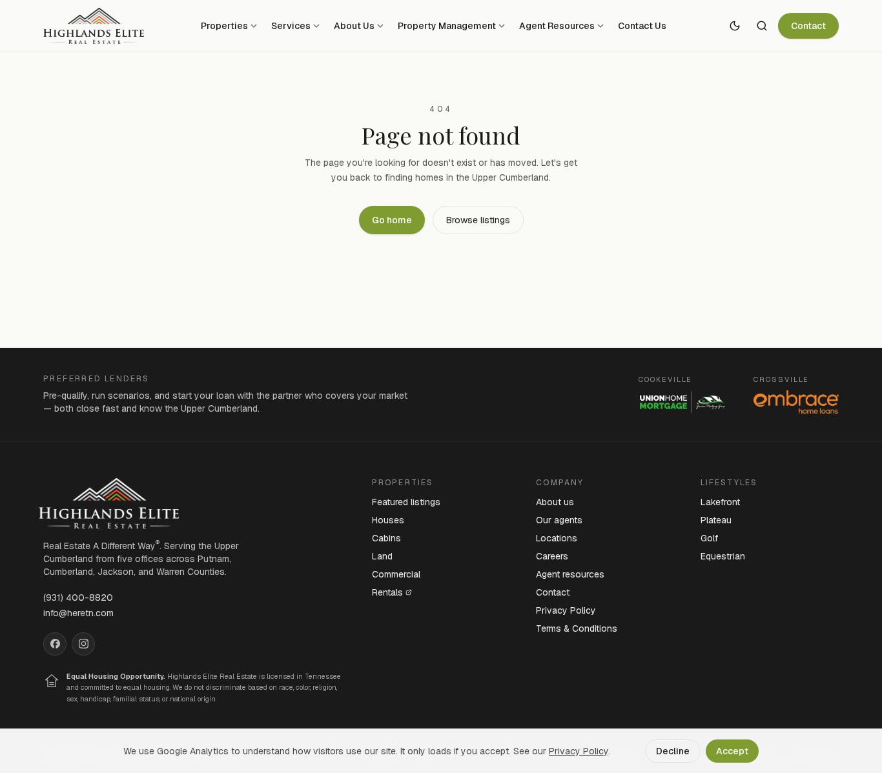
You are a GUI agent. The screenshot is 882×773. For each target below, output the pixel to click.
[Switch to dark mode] (735, 26)
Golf (709, 538)
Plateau (716, 520)
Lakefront (720, 502)
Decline (673, 751)
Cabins (386, 538)
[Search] (762, 26)
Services (291, 26)
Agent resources (570, 574)
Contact (808, 26)
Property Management (447, 26)
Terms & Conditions (576, 628)
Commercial (396, 574)
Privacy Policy (566, 610)
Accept (732, 751)
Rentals (387, 592)
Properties (224, 26)
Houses (388, 520)
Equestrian (723, 556)
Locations (556, 538)
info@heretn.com (78, 613)
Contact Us (642, 26)
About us (555, 502)
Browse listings (478, 220)
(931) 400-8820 (78, 597)
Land (382, 556)
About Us (354, 26)
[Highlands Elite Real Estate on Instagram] (83, 644)
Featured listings (406, 502)
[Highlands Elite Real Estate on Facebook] (55, 644)
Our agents (559, 520)
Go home (392, 220)
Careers (552, 556)
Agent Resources (557, 26)
